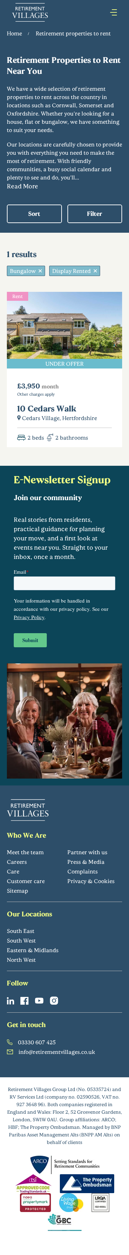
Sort (34, 213)
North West (21, 959)
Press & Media (86, 861)
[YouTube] (39, 1000)
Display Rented (71, 270)
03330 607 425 (37, 1042)
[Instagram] (54, 1001)
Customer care (26, 881)
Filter (94, 213)
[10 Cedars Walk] (64, 369)
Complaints (82, 871)
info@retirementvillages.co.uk (57, 1051)
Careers (17, 861)
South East (20, 930)
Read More (22, 186)
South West (21, 940)
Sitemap (17, 890)
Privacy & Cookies (91, 881)
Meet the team (25, 852)
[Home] (28, 810)
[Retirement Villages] (30, 12)
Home (14, 33)
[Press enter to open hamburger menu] (113, 12)
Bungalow (23, 270)
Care (13, 871)
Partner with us (87, 852)
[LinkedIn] (10, 1000)
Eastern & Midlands (32, 950)
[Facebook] (24, 1001)
